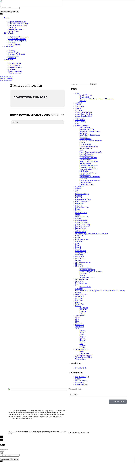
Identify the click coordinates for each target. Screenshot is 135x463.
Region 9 (83, 311)
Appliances (83, 133)
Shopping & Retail (86, 182)
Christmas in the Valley (83, 199)
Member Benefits (14, 65)
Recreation (12, 27)
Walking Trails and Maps (83, 357)
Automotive (83, 137)
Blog (77, 123)
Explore (6, 18)
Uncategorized (80, 384)
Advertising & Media (87, 129)
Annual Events (13, 52)
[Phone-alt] (22, 425)
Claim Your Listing (14, 73)
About (77, 93)
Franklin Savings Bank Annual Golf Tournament (91, 234)
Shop (77, 319)
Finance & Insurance (86, 154)
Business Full (79, 186)
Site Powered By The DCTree (79, 432)
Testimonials (79, 327)
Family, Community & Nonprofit (90, 152)
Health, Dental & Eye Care (17, 41)
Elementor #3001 (81, 213)
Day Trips (78, 205)
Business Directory (14, 63)
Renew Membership (15, 71)
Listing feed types (81, 253)
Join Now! (12, 69)
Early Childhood (80, 377)
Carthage (83, 336)
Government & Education (17, 39)
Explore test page (81, 230)
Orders (82, 351)
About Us (11, 50)
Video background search (83, 355)
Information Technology (88, 167)
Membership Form (81, 279)
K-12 (77, 379)
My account (79, 281)
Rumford (83, 347)
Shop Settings (84, 353)
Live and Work (80, 258)
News (77, 285)
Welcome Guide (13, 31)
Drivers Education (86, 148)
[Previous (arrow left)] (1, 451)
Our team (78, 292)
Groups (77, 237)
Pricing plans (79, 296)
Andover (82, 330)
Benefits (82, 275)
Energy (82, 150)
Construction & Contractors (89, 146)
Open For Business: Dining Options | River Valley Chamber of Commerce (100, 291)
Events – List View (81, 216)
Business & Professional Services (91, 141)
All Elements (79, 110)
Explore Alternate (81, 220)
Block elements (80, 122)
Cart (76, 190)
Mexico (82, 342)
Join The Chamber (6, 76)
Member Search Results (83, 262)
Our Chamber (8, 46)
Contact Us (79, 203)
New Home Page (81, 283)
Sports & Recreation (86, 184)
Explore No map (80, 228)
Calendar (78, 188)
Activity (78, 104)
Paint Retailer (84, 171)
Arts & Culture (80, 120)
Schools (78, 306)
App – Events (79, 118)
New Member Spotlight (87, 270)
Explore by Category (82, 222)
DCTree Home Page (82, 207)
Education (78, 211)
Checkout (78, 196)
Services (78, 317)
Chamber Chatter (85, 287)
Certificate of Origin (15, 67)
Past (62, 115)
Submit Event (79, 325)
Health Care (79, 241)
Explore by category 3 (82, 226)
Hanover (82, 340)
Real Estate (12, 42)
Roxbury (82, 346)
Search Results (80, 315)
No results (15, 11)
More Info (83, 101)
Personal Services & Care (88, 173)
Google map (79, 235)
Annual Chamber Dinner (83, 112)
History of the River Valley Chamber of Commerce (96, 99)
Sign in (2, 78)
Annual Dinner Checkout (83, 114)
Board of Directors (86, 95)
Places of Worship (14, 44)
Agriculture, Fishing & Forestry (90, 131)
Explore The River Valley (17, 22)
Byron (82, 332)
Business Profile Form (87, 277)
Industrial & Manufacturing (89, 165)
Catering (82, 142)
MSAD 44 (83, 309)
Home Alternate (80, 251)
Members (78, 264)
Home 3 (78, 249)
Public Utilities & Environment (90, 177)
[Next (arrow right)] (3, 451)
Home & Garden (85, 163)
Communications (85, 144)
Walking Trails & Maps (16, 29)
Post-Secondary (80, 380)
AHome (78, 108)
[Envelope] (16, 425)
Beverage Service (85, 139)
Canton (82, 334)
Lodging (78, 260)
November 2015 (80, 368)
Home (77, 243)
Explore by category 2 (82, 224)
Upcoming (54, 115)
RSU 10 (82, 313)
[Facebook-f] (11, 425)
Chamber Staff (84, 97)
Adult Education (85, 127)
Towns (77, 328)
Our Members (9, 60)
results (77, 302)
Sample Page (79, 304)
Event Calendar (13, 56)
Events (77, 215)
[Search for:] (81, 84)
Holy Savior (84, 308)
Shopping (78, 323)
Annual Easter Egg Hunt (83, 116)
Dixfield (82, 338)
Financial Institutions (86, 156)
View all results (5, 11)
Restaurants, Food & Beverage (18, 23)
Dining (77, 209)
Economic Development (16, 54)
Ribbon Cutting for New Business (91, 272)
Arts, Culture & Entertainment (18, 37)
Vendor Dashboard (81, 349)
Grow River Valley (81, 239)
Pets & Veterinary (85, 175)
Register (9, 78)
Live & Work (8, 33)
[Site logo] (31, 6)
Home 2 (78, 247)
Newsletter (12, 58)
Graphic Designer (85, 160)
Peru (81, 344)
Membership (79, 266)
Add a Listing (79, 106)
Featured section (80, 232)
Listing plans (79, 254)
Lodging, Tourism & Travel (17, 25)
